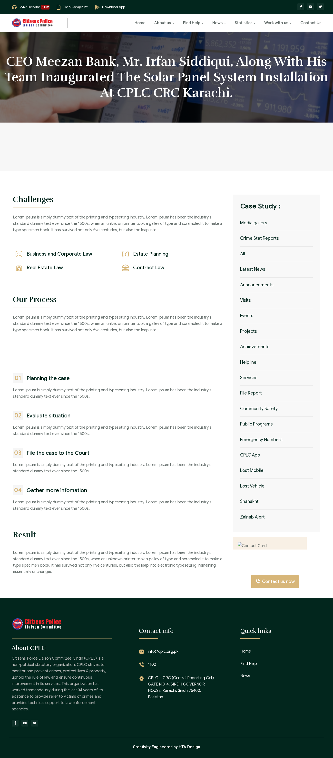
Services (248, 377)
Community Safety (259, 408)
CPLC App (250, 455)
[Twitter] (320, 6)
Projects (248, 331)
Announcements (257, 285)
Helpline (248, 362)
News (217, 23)
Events (246, 316)
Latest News (252, 269)
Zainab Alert (252, 517)
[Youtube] (310, 6)
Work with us (276, 23)
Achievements (254, 347)
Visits (245, 300)
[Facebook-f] (300, 6)
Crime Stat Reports (259, 238)
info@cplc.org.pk (163, 651)
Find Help (191, 23)
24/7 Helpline (30, 7)
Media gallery (253, 223)
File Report (251, 393)
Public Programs (256, 424)
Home (140, 23)
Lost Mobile (252, 470)
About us (162, 23)
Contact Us (310, 23)
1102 (152, 664)
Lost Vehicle (252, 486)
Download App (113, 7)
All (242, 254)
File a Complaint (75, 7)
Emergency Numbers (261, 439)
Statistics (243, 23)
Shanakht (249, 501)
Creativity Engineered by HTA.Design (166, 747)
